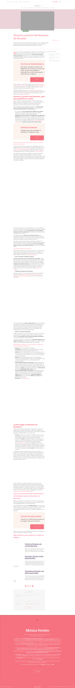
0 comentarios (27, 552)
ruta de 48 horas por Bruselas (23, 148)
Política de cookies (10, 686)
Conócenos (37, 671)
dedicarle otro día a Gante (39, 85)
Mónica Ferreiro (56, 40)
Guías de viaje (38, 7)
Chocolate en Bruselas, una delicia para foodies (34, 572)
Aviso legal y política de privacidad (4, 686)
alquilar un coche (22, 442)
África (8, 1)
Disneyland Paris (26, 1)
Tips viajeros (31, 7)
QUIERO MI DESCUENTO (37, 526)
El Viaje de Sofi (55, 686)
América (12, 1)
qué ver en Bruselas (38, 151)
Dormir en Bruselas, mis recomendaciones (33, 545)
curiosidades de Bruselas (23, 94)
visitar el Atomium (30, 90)
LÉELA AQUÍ (37, 79)
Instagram (43, 664)
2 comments (15, 582)
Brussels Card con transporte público (21, 491)
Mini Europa (37, 90)
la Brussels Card (25, 378)
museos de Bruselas (32, 254)
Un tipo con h (73, 686)
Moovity (68, 686)
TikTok (52, 664)
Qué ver (25, 7)
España (20, 1)
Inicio (22, 7)
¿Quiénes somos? (45, 7)
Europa (16, 1)
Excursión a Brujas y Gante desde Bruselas (34, 557)
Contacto (52, 7)
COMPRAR (37, 137)
